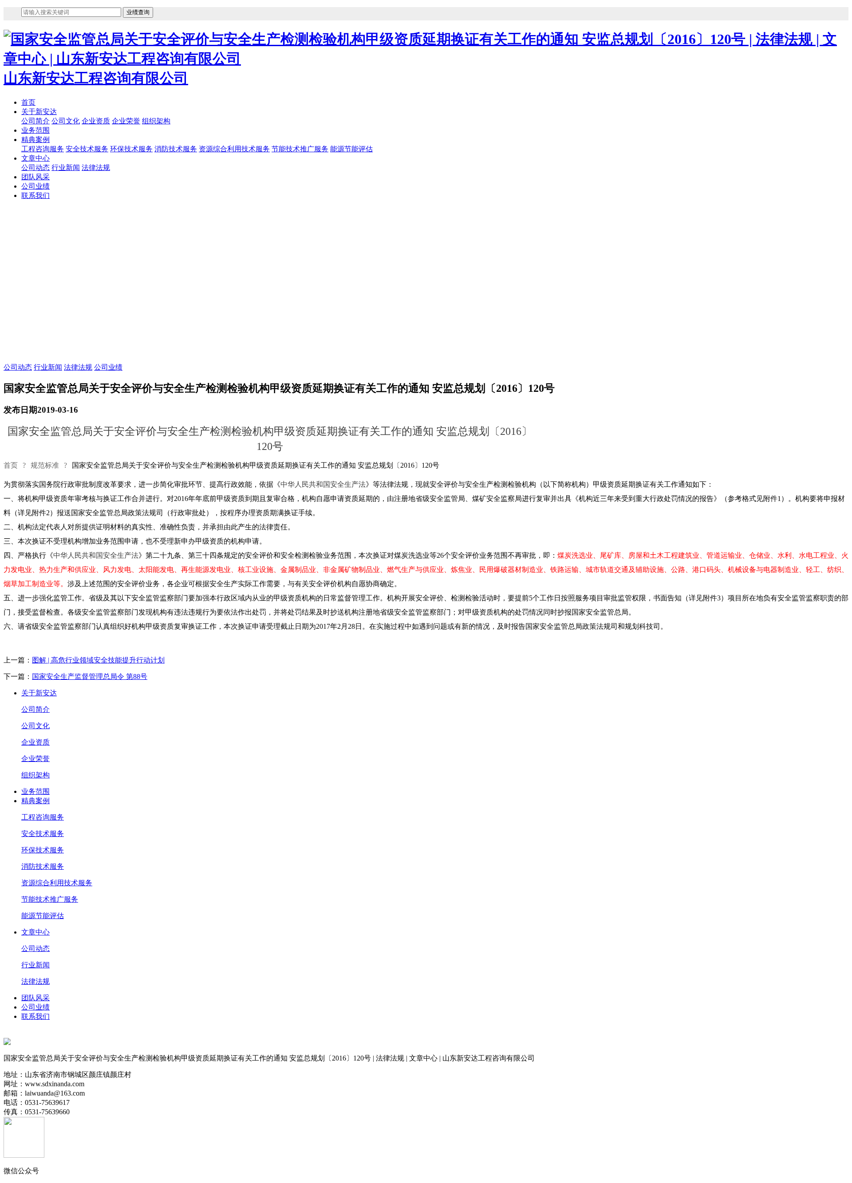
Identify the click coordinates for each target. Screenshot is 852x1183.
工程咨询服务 (42, 149)
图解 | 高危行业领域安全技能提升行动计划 (98, 660)
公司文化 (65, 121)
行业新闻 (65, 167)
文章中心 (35, 158)
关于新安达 (39, 111)
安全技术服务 (87, 149)
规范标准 (45, 465)
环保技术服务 (131, 149)
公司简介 (35, 121)
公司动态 (35, 167)
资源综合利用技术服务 (234, 149)
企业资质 (96, 121)
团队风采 (35, 177)
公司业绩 (35, 186)
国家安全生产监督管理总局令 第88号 (89, 676)
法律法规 (96, 167)
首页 (28, 102)
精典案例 (35, 139)
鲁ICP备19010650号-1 (37, 1033)
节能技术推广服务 (300, 149)
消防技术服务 (175, 149)
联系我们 (35, 195)
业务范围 (35, 130)
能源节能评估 (351, 149)
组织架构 (156, 121)
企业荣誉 (126, 121)
